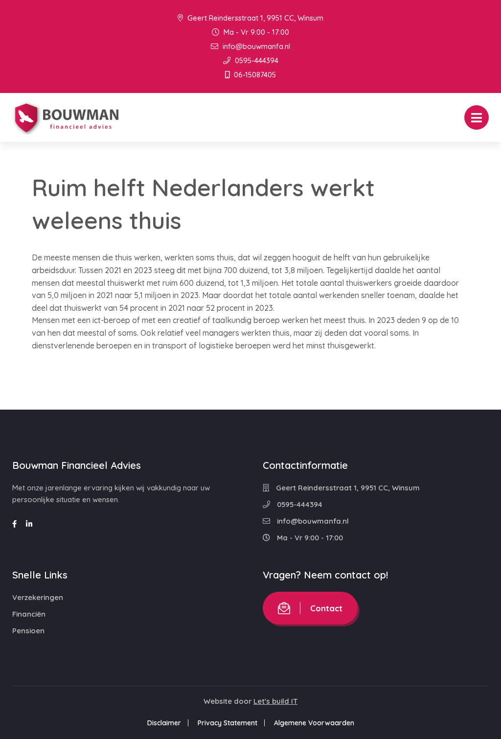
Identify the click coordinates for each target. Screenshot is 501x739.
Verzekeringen (37, 597)
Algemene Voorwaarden (314, 722)
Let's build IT (275, 701)
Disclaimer (164, 722)
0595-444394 (255, 60)
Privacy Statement (227, 722)
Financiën (29, 614)
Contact (326, 608)
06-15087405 (254, 74)
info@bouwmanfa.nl (255, 46)
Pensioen (28, 630)
